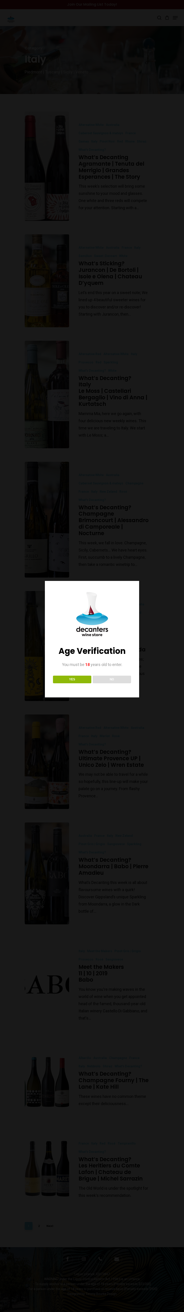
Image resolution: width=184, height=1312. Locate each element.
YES (72, 679)
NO (112, 679)
